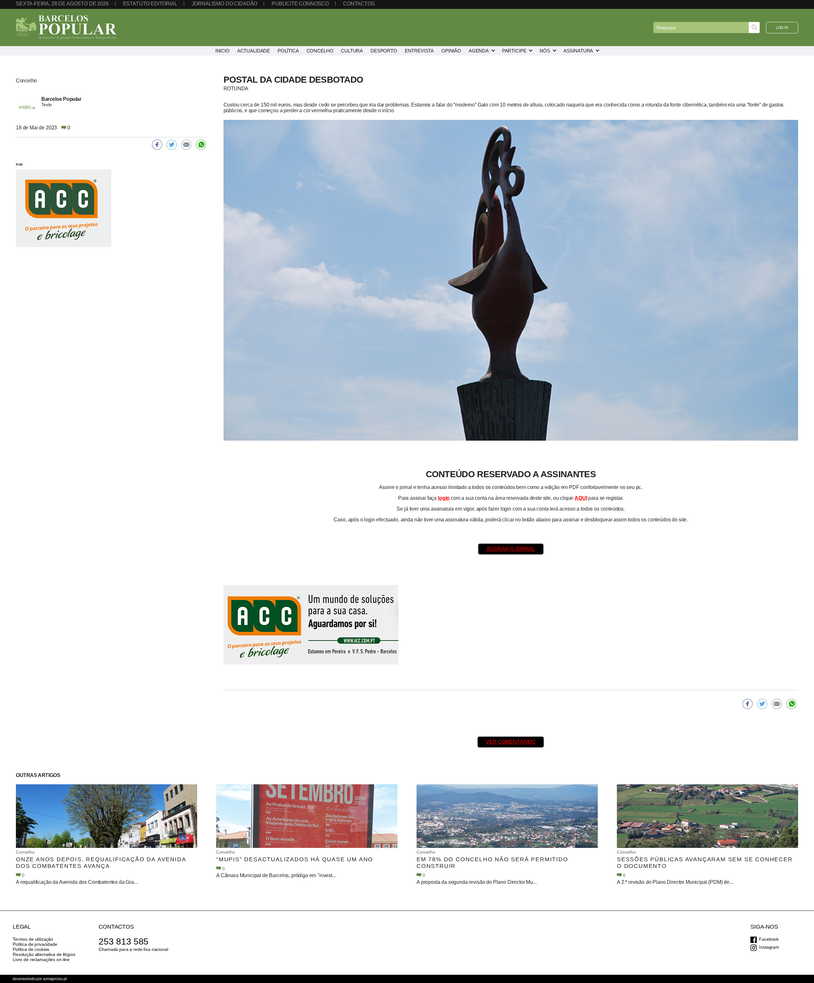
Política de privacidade (35, 944)
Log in (782, 27)
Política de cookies (31, 949)
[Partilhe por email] (777, 704)
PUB (19, 164)
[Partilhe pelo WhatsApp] (791, 704)
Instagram (769, 947)
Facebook (769, 939)
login (444, 498)
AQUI (581, 498)
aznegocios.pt (54, 979)
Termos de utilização (33, 939)
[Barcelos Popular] (66, 27)
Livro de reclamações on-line (41, 959)
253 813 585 (123, 941)
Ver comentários (510, 742)
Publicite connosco (300, 3)
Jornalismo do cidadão (225, 3)
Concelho (25, 852)
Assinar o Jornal (510, 549)
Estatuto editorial (150, 3)
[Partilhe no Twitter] (762, 704)
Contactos (359, 3)
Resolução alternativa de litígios (44, 954)
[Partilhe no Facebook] (747, 704)
